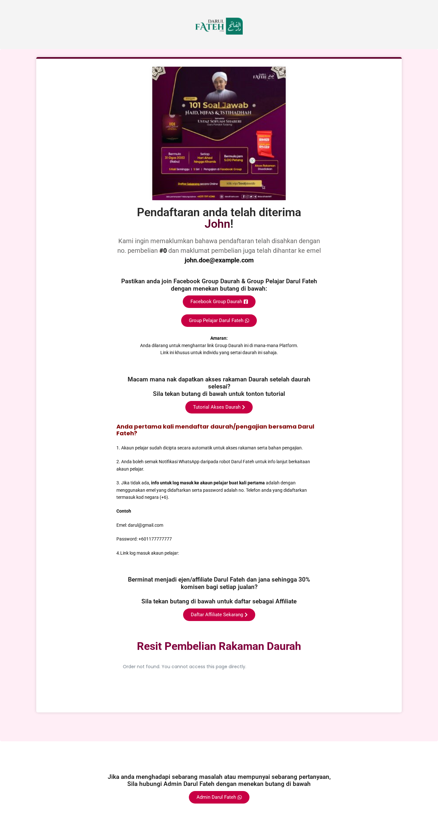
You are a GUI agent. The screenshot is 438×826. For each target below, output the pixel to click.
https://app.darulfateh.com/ (208, 553)
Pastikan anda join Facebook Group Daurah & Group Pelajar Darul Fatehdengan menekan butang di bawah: (219, 284)
